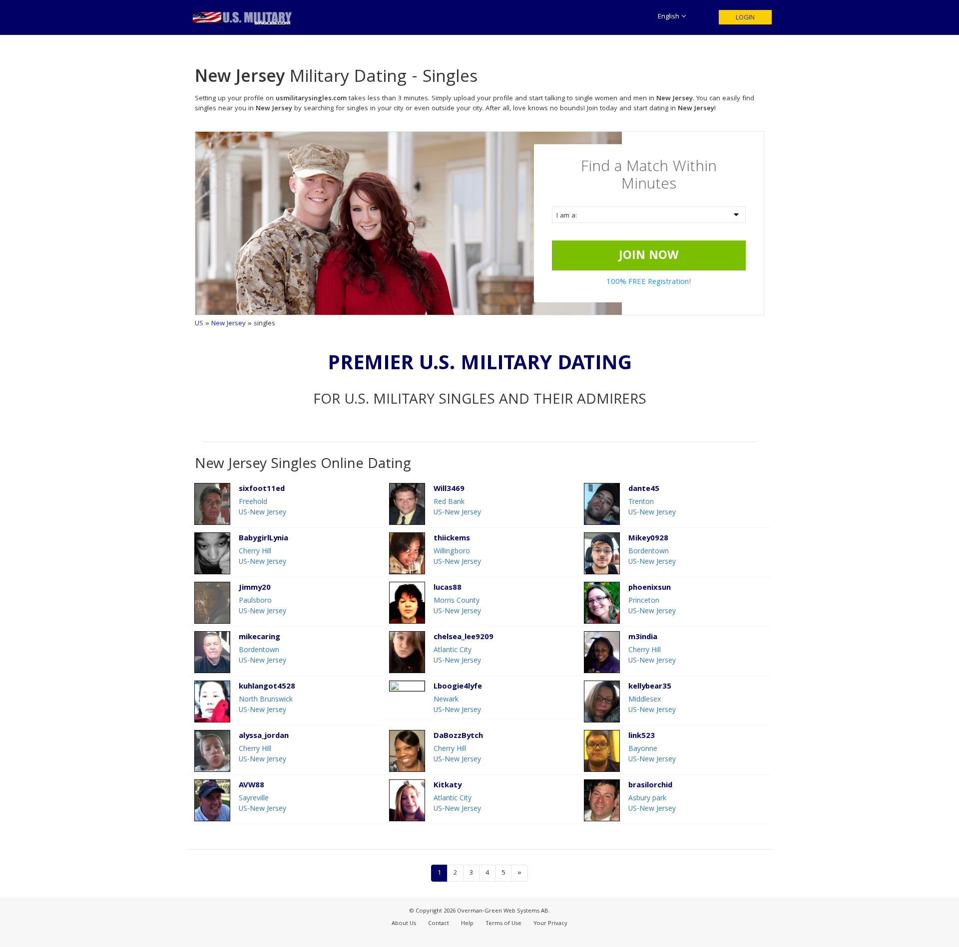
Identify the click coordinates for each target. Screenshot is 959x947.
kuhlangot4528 (267, 687)
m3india (642, 638)
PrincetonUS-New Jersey (652, 606)
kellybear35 (649, 687)
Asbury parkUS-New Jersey (652, 804)
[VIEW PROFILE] (407, 686)
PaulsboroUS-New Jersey (262, 606)
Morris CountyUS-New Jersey (457, 606)
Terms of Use (503, 924)
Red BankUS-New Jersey (457, 507)
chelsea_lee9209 (463, 638)
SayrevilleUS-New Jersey (262, 804)
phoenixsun (649, 588)
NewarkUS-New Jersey (457, 705)
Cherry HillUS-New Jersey (262, 557)
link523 (641, 736)
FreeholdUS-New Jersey (262, 507)
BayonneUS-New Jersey (652, 754)
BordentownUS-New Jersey (652, 557)
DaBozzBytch (458, 736)
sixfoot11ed (262, 489)
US (199, 323)
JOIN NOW (649, 256)
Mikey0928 (648, 539)
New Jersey (228, 323)
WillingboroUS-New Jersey (457, 557)
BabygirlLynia (263, 539)
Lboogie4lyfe (458, 687)
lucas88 (448, 588)
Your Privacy (550, 924)
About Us (404, 924)
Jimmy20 (255, 588)
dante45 (643, 489)
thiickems (452, 539)
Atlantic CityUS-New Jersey (457, 656)
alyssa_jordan (264, 736)
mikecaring (259, 638)
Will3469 (449, 489)
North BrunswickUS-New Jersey (266, 705)
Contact (438, 924)
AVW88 (251, 786)
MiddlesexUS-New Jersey (652, 705)
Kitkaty (448, 786)
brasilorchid (650, 786)
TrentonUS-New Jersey (652, 507)
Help (467, 924)
